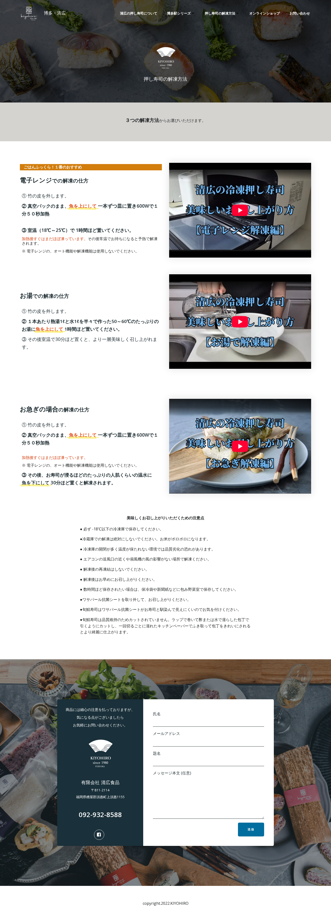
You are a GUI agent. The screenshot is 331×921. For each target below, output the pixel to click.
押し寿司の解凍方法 (220, 13)
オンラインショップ (264, 13)
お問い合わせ (300, 13)
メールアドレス (166, 733)
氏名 (157, 713)
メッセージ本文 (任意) (172, 773)
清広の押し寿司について (138, 13)
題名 (157, 753)
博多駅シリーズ (179, 13)
